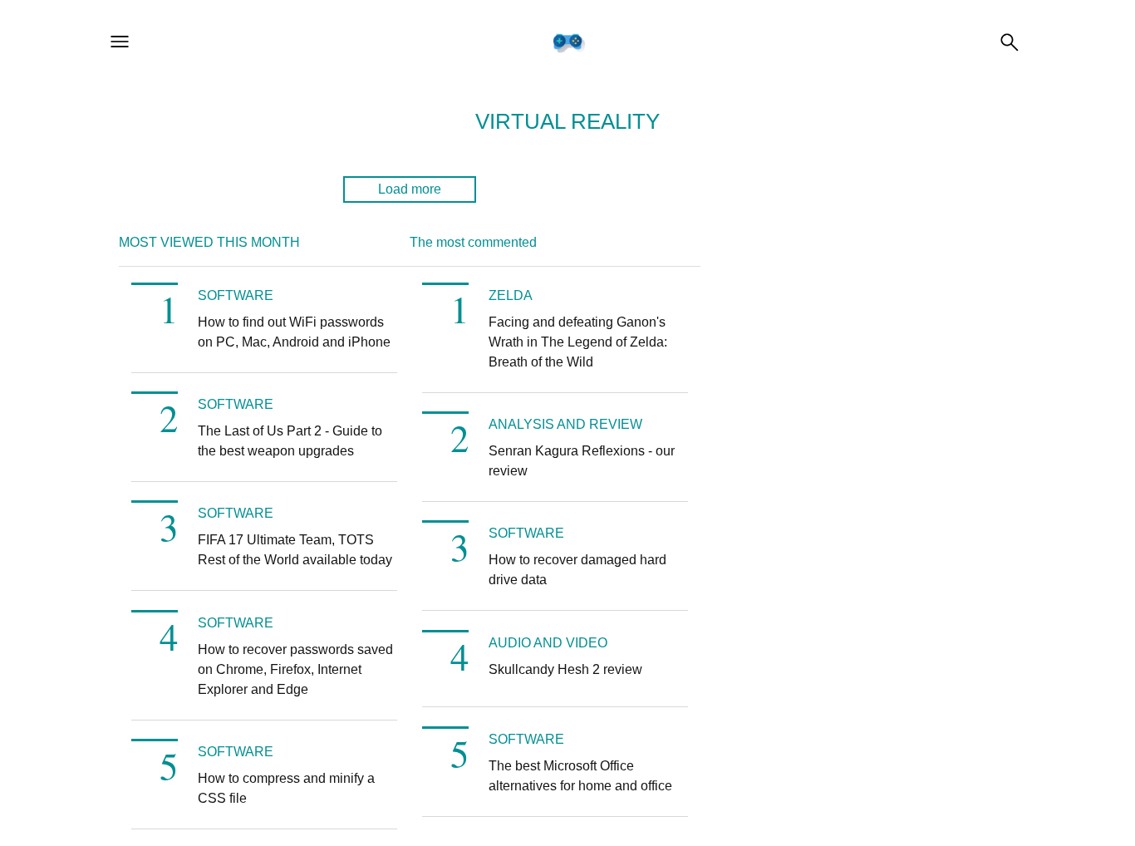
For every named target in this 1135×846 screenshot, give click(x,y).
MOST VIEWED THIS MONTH (209, 242)
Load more (409, 189)
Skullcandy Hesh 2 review (565, 669)
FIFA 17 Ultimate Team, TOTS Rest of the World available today (295, 550)
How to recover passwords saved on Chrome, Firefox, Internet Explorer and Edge (295, 669)
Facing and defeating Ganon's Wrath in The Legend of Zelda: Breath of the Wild (578, 342)
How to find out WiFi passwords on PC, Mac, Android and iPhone (294, 332)
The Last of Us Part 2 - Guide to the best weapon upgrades (290, 441)
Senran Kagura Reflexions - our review (582, 461)
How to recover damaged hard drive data (577, 570)
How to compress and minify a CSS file (286, 788)
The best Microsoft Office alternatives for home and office (580, 776)
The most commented (473, 242)
